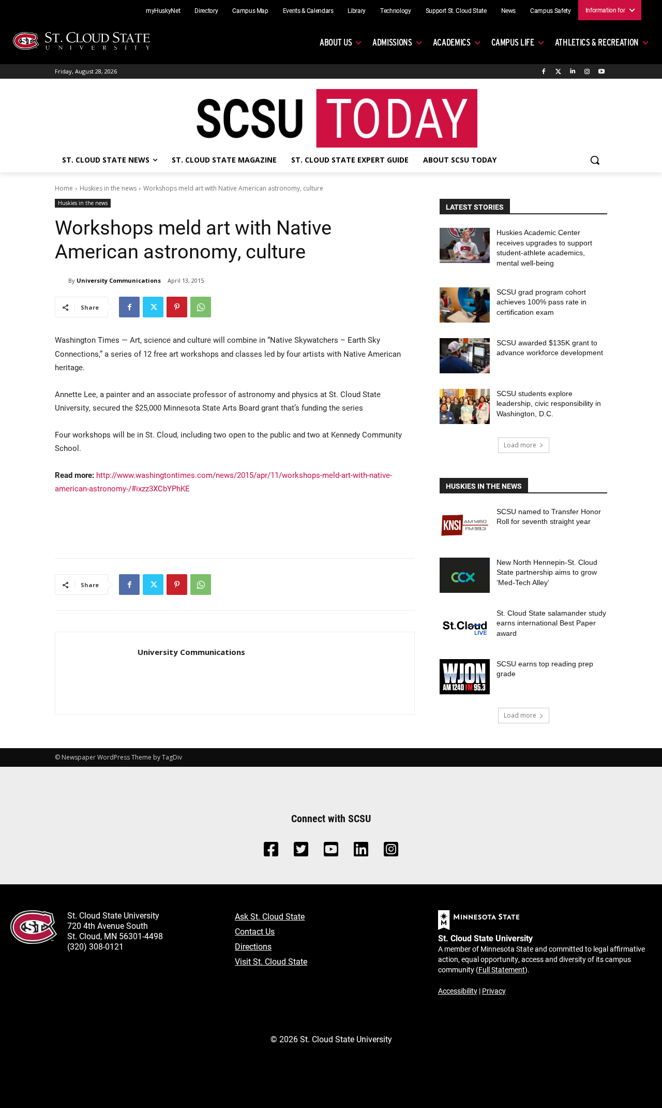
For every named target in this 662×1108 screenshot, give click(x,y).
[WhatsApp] (200, 307)
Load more (520, 445)
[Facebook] (544, 72)
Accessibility (457, 991)
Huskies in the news (108, 188)
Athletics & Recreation (597, 42)
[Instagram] (587, 72)
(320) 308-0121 (95, 946)
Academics (452, 42)
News (508, 10)
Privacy (494, 991)
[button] (594, 160)
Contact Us (255, 931)
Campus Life (512, 42)
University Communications (119, 280)
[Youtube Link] (331, 852)
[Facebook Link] (271, 852)
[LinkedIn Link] (361, 852)
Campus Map (250, 10)
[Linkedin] (573, 72)
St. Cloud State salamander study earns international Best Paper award (551, 623)
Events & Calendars (308, 10)
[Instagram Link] (391, 852)
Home (64, 188)
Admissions (392, 42)
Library (357, 10)
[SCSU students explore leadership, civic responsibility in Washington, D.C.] (465, 406)
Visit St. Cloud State (271, 961)
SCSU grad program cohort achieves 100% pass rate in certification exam (541, 302)
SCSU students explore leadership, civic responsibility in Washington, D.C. (548, 403)
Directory (206, 10)
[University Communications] (61, 280)
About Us (336, 42)
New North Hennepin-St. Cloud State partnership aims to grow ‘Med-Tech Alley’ (546, 572)
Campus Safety (550, 10)
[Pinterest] (177, 307)
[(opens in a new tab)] (465, 524)
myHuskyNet (163, 10)
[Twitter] (558, 72)
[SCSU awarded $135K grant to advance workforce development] (465, 355)
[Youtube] (601, 72)
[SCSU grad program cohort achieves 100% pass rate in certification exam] (465, 305)
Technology (395, 10)
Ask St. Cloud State (270, 916)
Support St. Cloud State (456, 10)
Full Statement (501, 969)
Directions (253, 946)
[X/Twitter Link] (301, 852)
